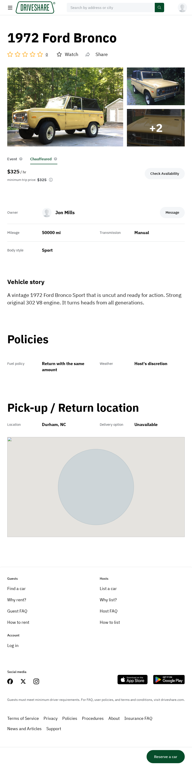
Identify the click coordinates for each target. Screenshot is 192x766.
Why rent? (16, 599)
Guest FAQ (17, 611)
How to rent (18, 622)
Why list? (108, 599)
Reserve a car (165, 756)
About (114, 718)
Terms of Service (23, 718)
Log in (12, 645)
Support (53, 728)
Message (172, 212)
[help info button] (21, 159)
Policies (69, 718)
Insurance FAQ (138, 718)
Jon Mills (65, 212)
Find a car (16, 588)
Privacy (51, 718)
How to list (110, 622)
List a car (108, 588)
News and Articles (24, 728)
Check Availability (164, 173)
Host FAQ (109, 611)
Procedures (93, 718)
